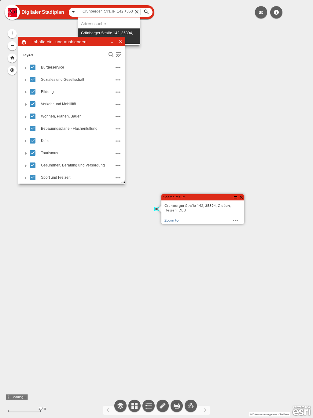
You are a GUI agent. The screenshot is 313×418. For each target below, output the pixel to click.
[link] (12, 12)
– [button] (12, 45)
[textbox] (109, 11)
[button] (261, 12)
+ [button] (12, 32)
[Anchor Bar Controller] (156, 409)
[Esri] (301, 410)
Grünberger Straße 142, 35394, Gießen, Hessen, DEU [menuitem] (107, 36)
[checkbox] (32, 67)
